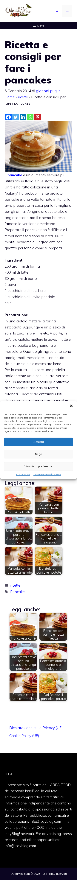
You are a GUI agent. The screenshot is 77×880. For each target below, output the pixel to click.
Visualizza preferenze (38, 466)
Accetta (38, 442)
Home (10, 97)
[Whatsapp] (30, 117)
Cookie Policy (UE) (24, 735)
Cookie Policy (23, 474)
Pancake (17, 591)
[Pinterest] (37, 117)
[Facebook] (8, 117)
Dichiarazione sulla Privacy (47, 474)
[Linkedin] (23, 117)
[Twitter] (15, 117)
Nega (38, 454)
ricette (23, 97)
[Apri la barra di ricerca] (57, 11)
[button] (71, 406)
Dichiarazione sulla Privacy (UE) (36, 727)
